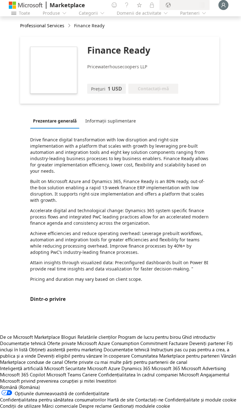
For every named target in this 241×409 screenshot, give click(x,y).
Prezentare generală (55, 121)
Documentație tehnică (23, 343)
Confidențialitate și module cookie (200, 399)
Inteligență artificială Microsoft (32, 368)
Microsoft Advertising (203, 368)
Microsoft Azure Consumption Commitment (123, 343)
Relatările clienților (97, 337)
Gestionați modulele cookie (141, 406)
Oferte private (61, 343)
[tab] (56, 121)
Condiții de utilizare (20, 406)
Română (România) (20, 387)
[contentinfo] (69, 26)
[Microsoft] (26, 5)
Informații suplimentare (110, 121)
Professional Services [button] (42, 26)
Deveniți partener (207, 343)
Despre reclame (95, 406)
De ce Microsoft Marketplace (30, 337)
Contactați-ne (149, 399)
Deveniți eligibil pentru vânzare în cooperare (83, 356)
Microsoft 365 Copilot (22, 374)
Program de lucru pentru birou (149, 337)
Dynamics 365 (135, 368)
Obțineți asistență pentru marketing (65, 349)
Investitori (106, 381)
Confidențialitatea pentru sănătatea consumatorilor (53, 399)
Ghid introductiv (198, 337)
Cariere (89, 374)
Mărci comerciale (60, 406)
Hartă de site (120, 399)
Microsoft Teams (63, 374)
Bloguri (68, 337)
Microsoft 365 (166, 368)
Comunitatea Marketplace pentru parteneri (175, 356)
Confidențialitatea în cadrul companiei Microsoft (148, 374)
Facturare (178, 343)
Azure (114, 368)
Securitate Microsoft (86, 368)
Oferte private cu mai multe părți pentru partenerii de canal (125, 362)
